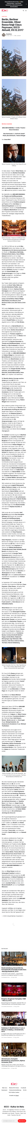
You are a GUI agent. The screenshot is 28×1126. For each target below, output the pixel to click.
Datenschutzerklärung (15, 1090)
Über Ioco (4, 1087)
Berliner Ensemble (7, 124)
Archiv (25, 1090)
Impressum (4, 1090)
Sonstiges (4, 16)
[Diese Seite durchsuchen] (23, 10)
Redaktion (9, 34)
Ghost (17, 1095)
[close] (26, 4)
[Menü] (26, 10)
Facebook (23, 1087)
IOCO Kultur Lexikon (14, 1092)
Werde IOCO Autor (14, 1087)
